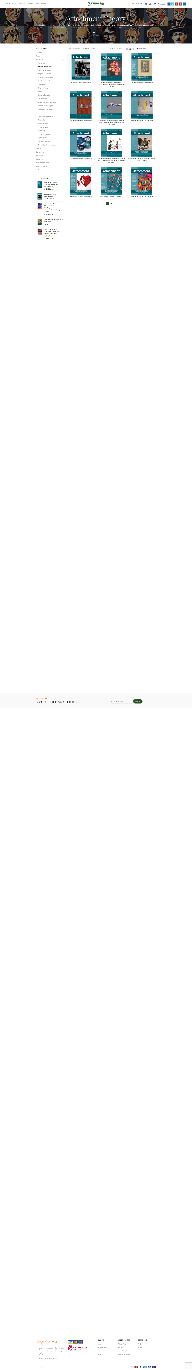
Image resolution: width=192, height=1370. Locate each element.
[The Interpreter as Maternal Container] (39, 222)
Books (38, 56)
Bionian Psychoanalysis (45, 77)
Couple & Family (43, 88)
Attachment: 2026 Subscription (50, 195)
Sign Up (137, 701)
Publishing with (102, 1347)
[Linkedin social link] (184, 3)
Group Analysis (42, 98)
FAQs (140, 1344)
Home (69, 49)
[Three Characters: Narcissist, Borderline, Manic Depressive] (39, 233)
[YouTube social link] (180, 3)
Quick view (93, 61)
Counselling (41, 84)
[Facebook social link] (169, 3)
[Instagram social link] (176, 3)
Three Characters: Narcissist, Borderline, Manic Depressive (52, 231)
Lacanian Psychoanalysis (46, 109)
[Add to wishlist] (93, 65)
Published (39, 155)
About (99, 1344)
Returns (120, 1347)
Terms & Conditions (124, 1351)
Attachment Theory (44, 66)
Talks (38, 170)
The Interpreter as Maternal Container (54, 220)
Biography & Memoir (44, 74)
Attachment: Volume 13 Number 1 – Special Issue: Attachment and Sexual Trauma (111, 84)
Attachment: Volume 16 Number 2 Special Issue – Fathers (141, 159)
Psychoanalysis (43, 127)
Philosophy (41, 120)
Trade (99, 1351)
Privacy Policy (122, 1344)
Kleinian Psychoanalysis (45, 106)
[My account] (146, 4)
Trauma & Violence (44, 141)
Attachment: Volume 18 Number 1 (142, 196)
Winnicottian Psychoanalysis (47, 145)
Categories (39, 59)
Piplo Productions (41, 166)
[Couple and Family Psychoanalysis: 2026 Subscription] (39, 185)
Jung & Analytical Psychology (47, 102)
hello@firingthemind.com (49, 1358)
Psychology (41, 130)
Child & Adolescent (44, 81)
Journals (39, 52)
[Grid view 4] (133, 49)
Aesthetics (41, 63)
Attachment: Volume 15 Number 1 (142, 120)
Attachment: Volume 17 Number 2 (111, 196)
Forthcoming (40, 152)
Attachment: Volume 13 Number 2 (142, 83)
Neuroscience (42, 113)
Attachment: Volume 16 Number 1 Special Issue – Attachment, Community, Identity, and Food (111, 160)
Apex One (39, 159)
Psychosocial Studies (44, 134)
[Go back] (64, 18)
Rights (100, 1354)
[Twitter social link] (172, 3)
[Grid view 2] (127, 49)
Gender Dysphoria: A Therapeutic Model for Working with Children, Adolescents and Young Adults (52, 208)
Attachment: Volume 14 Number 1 (81, 120)
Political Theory (43, 123)
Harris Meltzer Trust (42, 163)
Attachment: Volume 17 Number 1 (81, 196)
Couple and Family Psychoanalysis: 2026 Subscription (51, 184)
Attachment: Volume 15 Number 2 (81, 158)
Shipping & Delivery (124, 1354)
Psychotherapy (42, 138)
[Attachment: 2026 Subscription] (39, 196)
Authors (39, 148)
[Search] (150, 4)
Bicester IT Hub (58, 1367)
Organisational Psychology (46, 116)
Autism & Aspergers (44, 70)
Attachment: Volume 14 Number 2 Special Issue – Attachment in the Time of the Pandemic (111, 122)
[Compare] (93, 56)
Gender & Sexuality (44, 95)
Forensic (40, 91)
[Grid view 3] (130, 49)
